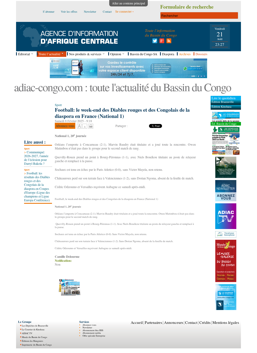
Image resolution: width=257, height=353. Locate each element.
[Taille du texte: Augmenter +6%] (79, 126)
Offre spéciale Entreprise (94, 335)
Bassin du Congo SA (143, 54)
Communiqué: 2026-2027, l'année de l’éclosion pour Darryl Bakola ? (36, 158)
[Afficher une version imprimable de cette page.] (91, 126)
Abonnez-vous (89, 324)
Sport (27, 148)
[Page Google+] (161, 42)
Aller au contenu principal (128, 3)
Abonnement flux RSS (93, 330)
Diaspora (168, 54)
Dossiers (201, 54)
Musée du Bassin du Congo (34, 337)
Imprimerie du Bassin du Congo (37, 344)
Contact (191, 322)
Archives (185, 54)
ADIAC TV (27, 333)
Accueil (137, 322)
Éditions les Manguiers (32, 340)
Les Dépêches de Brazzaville (35, 325)
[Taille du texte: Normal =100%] (84, 126)
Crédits (204, 322)
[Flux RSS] (168, 42)
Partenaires (153, 322)
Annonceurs (173, 322)
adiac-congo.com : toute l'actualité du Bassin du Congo (122, 86)
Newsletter (87, 327)
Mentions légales (225, 322)
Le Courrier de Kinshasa (33, 329)
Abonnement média (92, 332)
